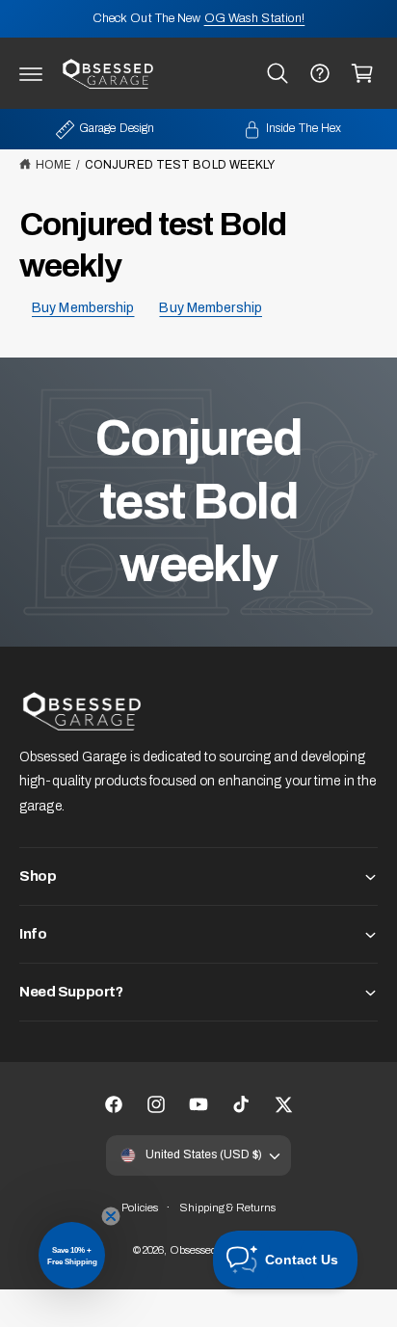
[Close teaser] (110, 1216)
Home (53, 165)
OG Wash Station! (254, 18)
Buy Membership (83, 308)
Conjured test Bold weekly (180, 165)
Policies (140, 1207)
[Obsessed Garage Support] (320, 73)
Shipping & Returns (228, 1207)
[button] (31, 73)
